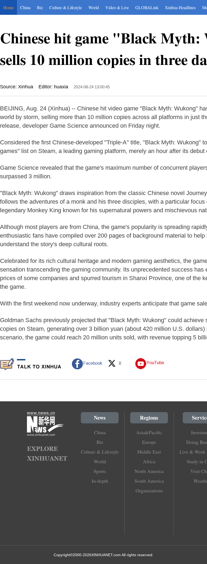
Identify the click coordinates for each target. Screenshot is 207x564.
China (25, 7)
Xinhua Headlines (180, 7)
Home (8, 7)
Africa (149, 461)
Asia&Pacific (149, 432)
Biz (40, 7)
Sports (100, 471)
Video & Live (117, 7)
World (93, 7)
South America (149, 481)
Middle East (149, 451)
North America (149, 471)
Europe (149, 442)
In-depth (100, 481)
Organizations (149, 490)
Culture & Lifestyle (65, 7)
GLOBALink (146, 7)
